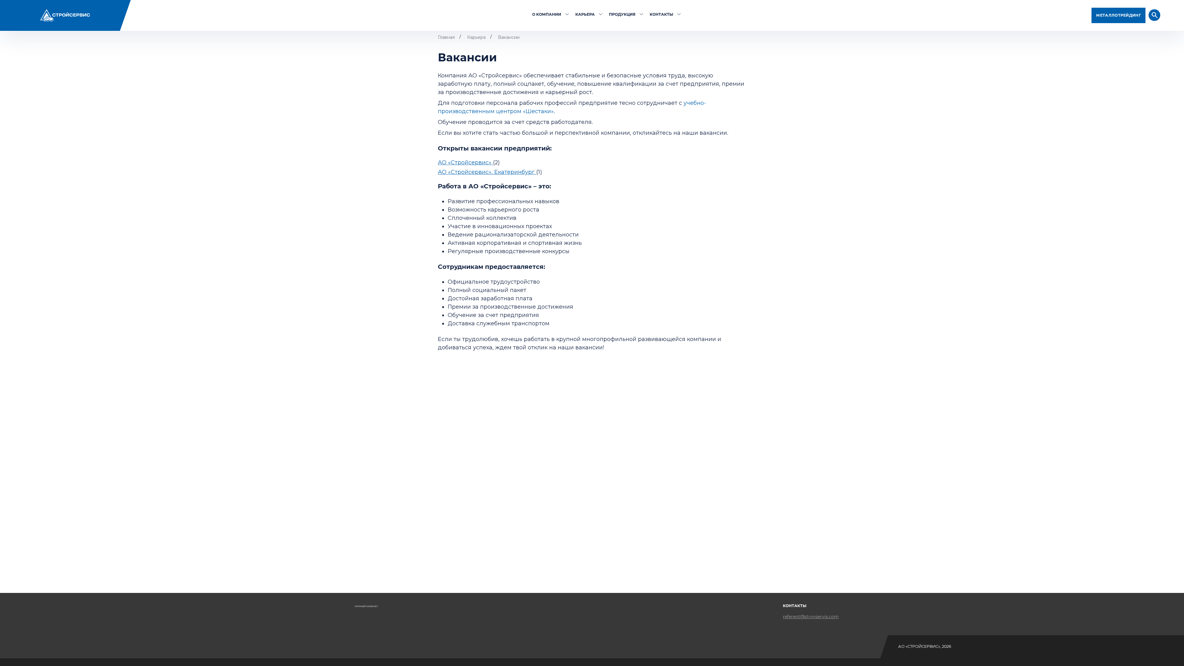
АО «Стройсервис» (465, 162)
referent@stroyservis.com (811, 616)
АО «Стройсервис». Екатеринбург (487, 172)
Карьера (585, 14)
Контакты (661, 14)
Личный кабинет (366, 606)
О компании (546, 14)
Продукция (622, 14)
